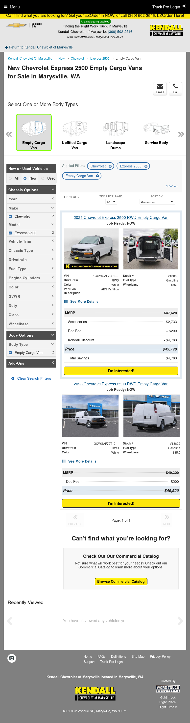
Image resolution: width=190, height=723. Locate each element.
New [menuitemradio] (32, 178)
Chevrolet (99, 165)
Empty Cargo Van (80, 175)
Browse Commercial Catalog (121, 581)
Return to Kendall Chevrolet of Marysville (40, 47)
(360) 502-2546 (120, 31)
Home (88, 656)
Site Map (138, 656)
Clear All (172, 186)
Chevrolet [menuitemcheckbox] (22, 216)
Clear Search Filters (33, 378)
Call (175, 92)
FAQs (101, 656)
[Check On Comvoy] (11, 658)
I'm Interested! (121, 370)
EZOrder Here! (170, 15)
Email (160, 92)
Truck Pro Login (111, 661)
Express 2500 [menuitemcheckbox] (25, 232)
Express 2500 (131, 165)
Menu (15, 7)
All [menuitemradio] (16, 178)
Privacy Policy (160, 656)
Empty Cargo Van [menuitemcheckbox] (28, 352)
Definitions (118, 656)
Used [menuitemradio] (50, 178)
